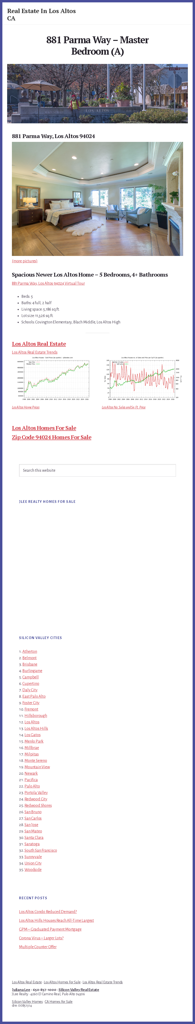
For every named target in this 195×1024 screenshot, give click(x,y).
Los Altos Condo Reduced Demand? (48, 912)
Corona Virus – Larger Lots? (41, 938)
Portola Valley (36, 793)
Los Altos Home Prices (25, 407)
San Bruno (32, 812)
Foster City (30, 703)
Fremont (31, 709)
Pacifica (31, 780)
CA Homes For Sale (59, 1002)
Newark (31, 773)
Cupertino (30, 684)
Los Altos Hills (36, 728)
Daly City (29, 690)
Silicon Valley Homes (27, 1002)
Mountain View (37, 767)
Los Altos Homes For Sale (44, 428)
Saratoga (31, 844)
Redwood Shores (38, 805)
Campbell (30, 677)
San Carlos (33, 818)
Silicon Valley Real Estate (78, 990)
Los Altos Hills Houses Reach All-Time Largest (56, 920)
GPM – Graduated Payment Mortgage (50, 929)
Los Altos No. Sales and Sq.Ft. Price (124, 407)
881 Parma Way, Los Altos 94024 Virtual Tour (48, 283)
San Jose (31, 825)
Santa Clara (34, 838)
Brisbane (29, 664)
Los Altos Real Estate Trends (34, 352)
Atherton (29, 651)
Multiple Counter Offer (38, 947)
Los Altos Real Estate (39, 343)
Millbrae (31, 748)
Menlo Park (34, 741)
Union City (33, 863)
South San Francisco (40, 850)
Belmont (29, 658)
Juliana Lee (21, 990)
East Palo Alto (33, 696)
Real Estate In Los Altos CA (41, 14)
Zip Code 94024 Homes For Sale (51, 437)
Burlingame (32, 671)
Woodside (32, 870)
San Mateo (33, 831)
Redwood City (35, 799)
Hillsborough (35, 716)
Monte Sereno (35, 761)
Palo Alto (32, 786)
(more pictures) (25, 261)
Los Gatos (32, 735)
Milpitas (31, 754)
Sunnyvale (33, 857)
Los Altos (31, 722)
